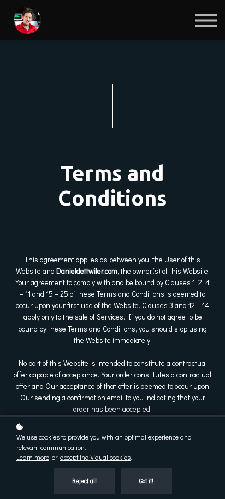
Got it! (146, 481)
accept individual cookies (95, 457)
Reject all (84, 481)
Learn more (32, 457)
